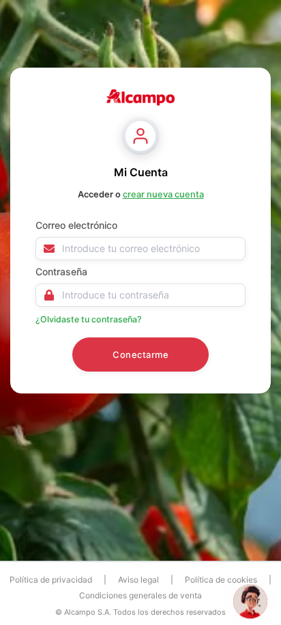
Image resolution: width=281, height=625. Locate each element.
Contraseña (61, 271)
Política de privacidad (51, 579)
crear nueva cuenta (163, 195)
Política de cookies (221, 579)
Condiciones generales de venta (140, 595)
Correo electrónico (76, 225)
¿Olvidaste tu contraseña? (88, 319)
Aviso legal (138, 579)
